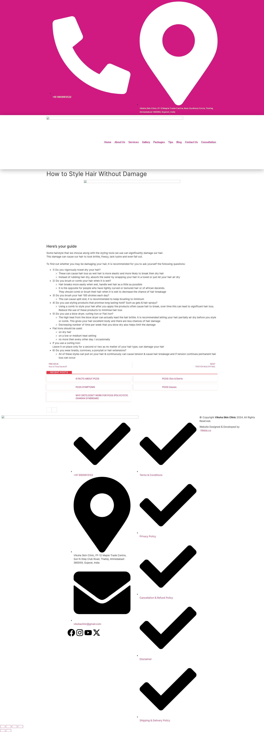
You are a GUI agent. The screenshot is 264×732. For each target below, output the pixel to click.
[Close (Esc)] (20, 726)
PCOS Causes (169, 387)
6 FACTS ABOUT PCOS (87, 378)
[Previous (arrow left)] (2, 730)
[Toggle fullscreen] (8, 726)
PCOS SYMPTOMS (85, 387)
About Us (120, 142)
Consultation (208, 142)
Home (107, 142)
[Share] (14, 726)
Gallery (146, 142)
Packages (159, 142)
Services (133, 142)
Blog (179, 142)
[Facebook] (71, 632)
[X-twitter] (96, 632)
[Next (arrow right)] (8, 730)
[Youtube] (88, 632)
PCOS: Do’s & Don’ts (172, 378)
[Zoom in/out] (2, 726)
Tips (170, 142)
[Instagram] (80, 632)
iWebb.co (205, 430)
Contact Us (191, 142)
